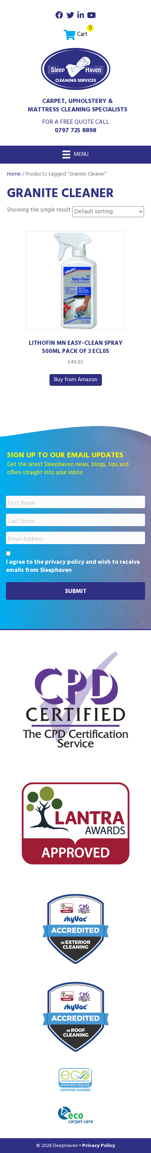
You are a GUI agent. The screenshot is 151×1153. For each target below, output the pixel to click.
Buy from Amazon (75, 379)
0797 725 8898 (75, 131)
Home (14, 174)
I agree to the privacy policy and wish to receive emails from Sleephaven (73, 567)
